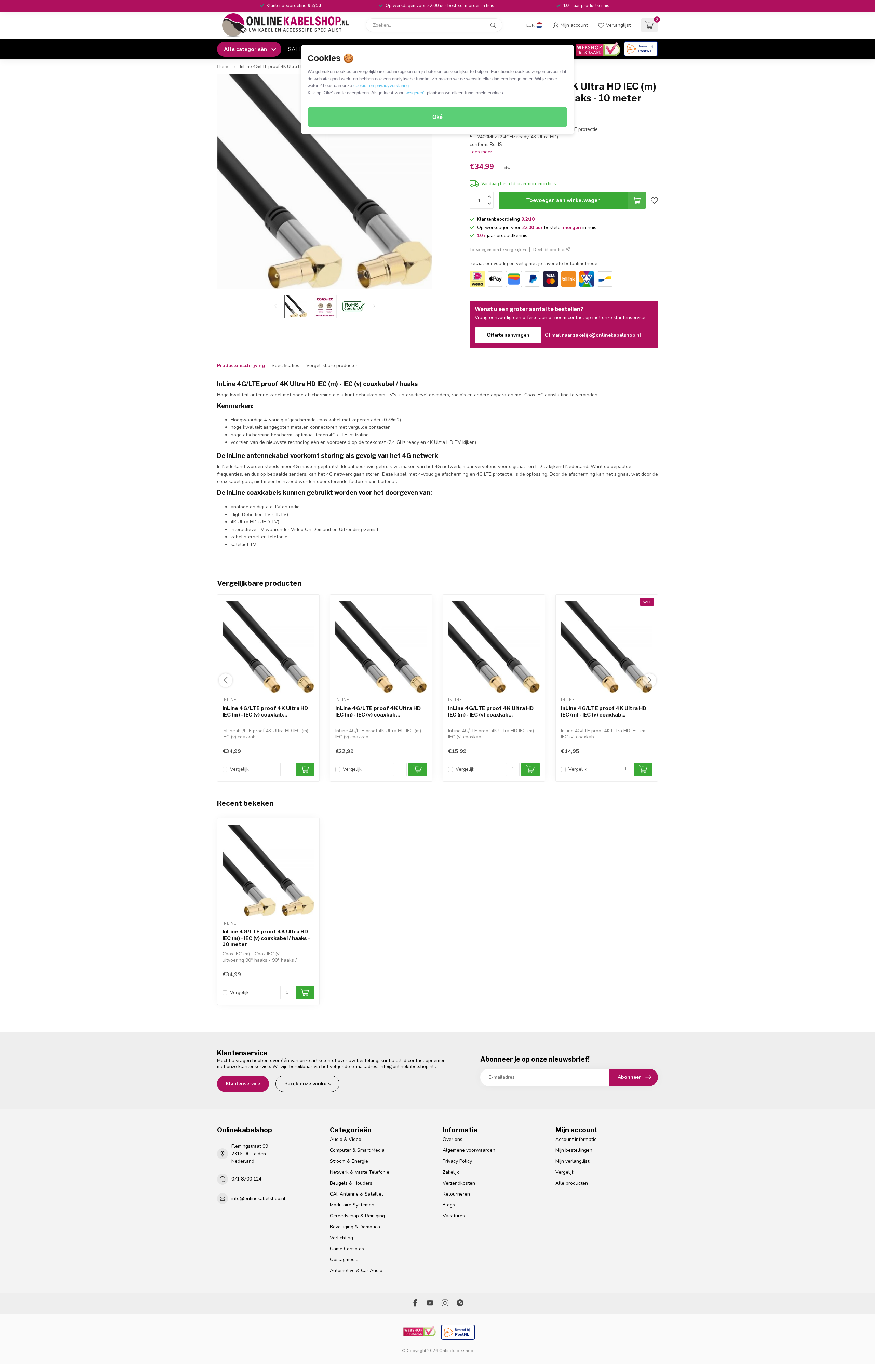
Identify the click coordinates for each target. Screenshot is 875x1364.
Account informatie (576, 1139)
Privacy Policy (457, 1161)
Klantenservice (243, 1083)
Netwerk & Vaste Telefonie (359, 1172)
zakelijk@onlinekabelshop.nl (607, 335)
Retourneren (456, 1194)
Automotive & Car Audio (356, 1270)
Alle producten (571, 1183)
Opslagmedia (344, 1259)
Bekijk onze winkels (307, 1083)
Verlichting (341, 1238)
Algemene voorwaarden (469, 1150)
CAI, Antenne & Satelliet (356, 1194)
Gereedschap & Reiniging (357, 1216)
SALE (294, 49)
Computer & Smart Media (357, 1150)
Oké (437, 117)
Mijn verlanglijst (572, 1161)
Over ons (452, 1139)
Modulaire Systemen (352, 1205)
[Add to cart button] (305, 992)
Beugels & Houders (351, 1183)
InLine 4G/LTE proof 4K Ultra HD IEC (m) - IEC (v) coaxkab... (265, 711)
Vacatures (454, 1216)
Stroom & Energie (349, 1161)
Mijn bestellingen (573, 1150)
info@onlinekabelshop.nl (407, 1066)
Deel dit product (549, 250)
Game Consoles (347, 1248)
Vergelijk (239, 769)
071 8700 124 (246, 1179)
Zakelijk (451, 1172)
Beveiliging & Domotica (355, 1227)
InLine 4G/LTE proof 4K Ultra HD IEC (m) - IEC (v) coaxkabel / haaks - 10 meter (266, 938)
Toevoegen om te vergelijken (498, 250)
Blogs (449, 1205)
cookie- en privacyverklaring (381, 85)
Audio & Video (345, 1139)
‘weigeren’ (414, 92)
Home (223, 67)
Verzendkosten (459, 1183)
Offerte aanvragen (508, 335)
